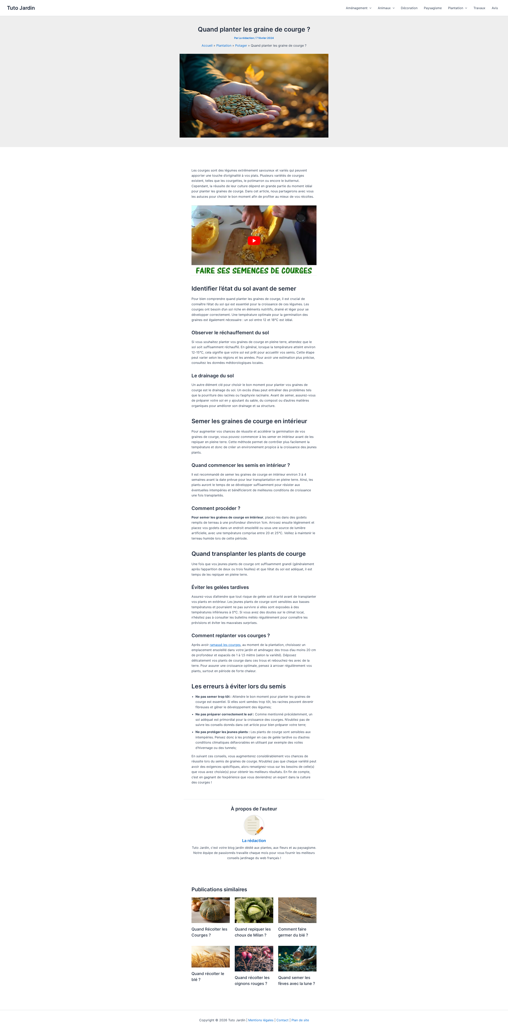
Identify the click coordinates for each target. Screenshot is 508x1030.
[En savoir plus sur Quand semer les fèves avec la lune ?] (297, 958)
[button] (369, 8)
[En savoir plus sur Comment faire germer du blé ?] (297, 910)
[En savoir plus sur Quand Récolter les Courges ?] (210, 910)
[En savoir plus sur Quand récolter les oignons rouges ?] (254, 958)
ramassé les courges (225, 645)
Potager (241, 45)
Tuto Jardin (21, 8)
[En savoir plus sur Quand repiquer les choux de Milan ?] (254, 910)
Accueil (207, 45)
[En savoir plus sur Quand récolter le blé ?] (210, 956)
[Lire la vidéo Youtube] (254, 240)
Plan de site (300, 1020)
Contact (282, 1020)
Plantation (223, 45)
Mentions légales (260, 1020)
